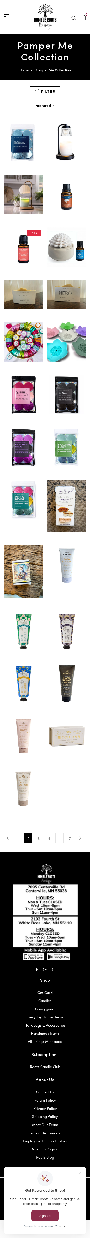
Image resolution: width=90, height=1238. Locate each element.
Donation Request (45, 1149)
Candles (45, 1000)
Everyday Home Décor (45, 1017)
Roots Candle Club (45, 1066)
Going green (45, 1008)
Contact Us (45, 1092)
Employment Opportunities (45, 1141)
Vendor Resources (45, 1132)
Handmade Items (45, 1033)
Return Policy (45, 1100)
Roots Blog (45, 1157)
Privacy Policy (45, 1108)
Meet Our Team (45, 1124)
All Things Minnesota (45, 1041)
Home (24, 70)
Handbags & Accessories (45, 1025)
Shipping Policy (45, 1116)
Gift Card (45, 992)
